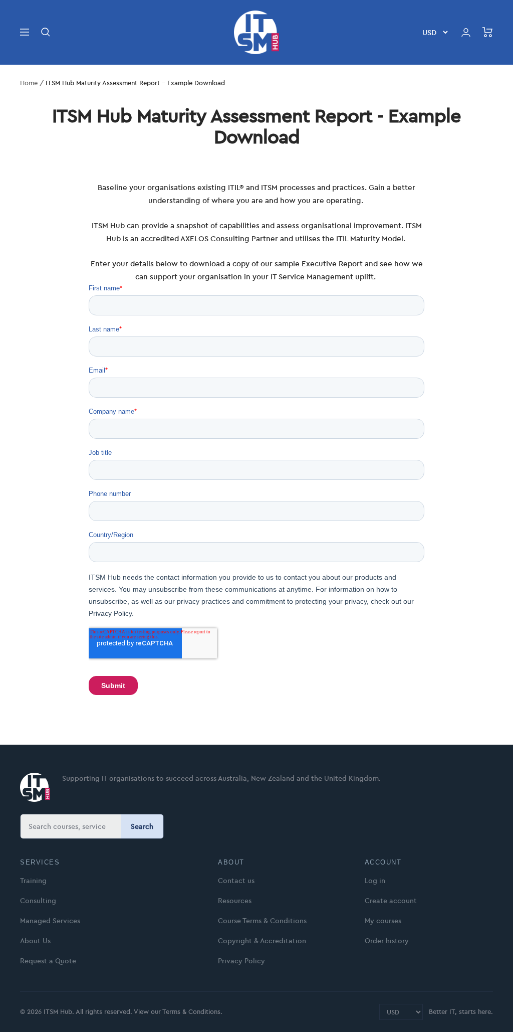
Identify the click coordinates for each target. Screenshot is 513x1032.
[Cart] (487, 32)
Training (33, 880)
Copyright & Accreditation (262, 940)
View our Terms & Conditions (177, 1011)
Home (29, 83)
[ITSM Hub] (35, 787)
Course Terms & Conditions (262, 920)
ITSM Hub (57, 1011)
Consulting (38, 900)
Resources (234, 900)
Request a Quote (48, 960)
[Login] (465, 32)
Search (142, 826)
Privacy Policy (241, 960)
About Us (35, 940)
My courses (383, 920)
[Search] (45, 32)
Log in (375, 880)
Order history (387, 940)
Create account (391, 900)
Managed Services (50, 920)
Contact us (236, 880)
